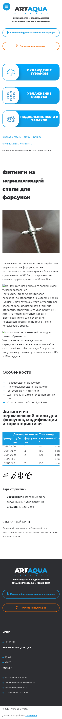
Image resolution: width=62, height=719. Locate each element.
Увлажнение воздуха (16, 688)
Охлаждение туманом (16, 693)
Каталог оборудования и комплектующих (32, 32)
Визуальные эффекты (16, 678)
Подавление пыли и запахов (20, 683)
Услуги (8, 662)
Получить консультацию (33, 46)
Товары (9, 657)
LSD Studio (31, 715)
